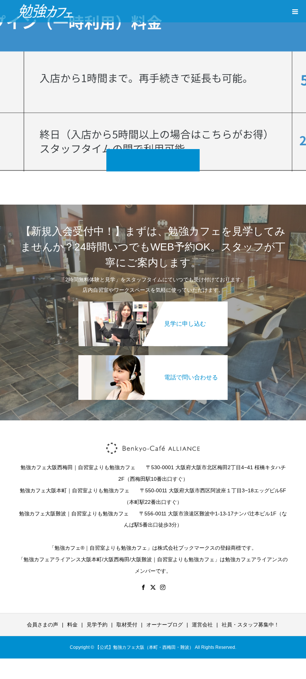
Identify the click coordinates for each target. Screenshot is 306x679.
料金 (72, 625)
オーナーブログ (164, 625)
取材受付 (126, 625)
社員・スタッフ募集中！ (250, 625)
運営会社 (202, 625)
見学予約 (97, 625)
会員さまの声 (42, 625)
